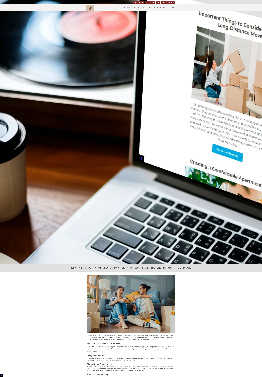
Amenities (136, 8)
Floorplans (128, 8)
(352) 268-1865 (169, 2)
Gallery (144, 8)
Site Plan (152, 8)
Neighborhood (162, 8)
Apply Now (150, 2)
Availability (138, 2)
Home (120, 8)
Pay (158, 2)
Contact (171, 8)
